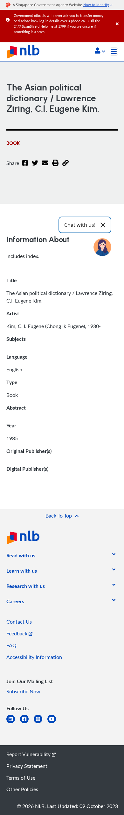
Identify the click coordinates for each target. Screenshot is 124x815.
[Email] (45, 167)
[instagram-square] (40, 723)
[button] (100, 51)
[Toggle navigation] (114, 51)
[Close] (119, 17)
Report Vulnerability (29, 754)
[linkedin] (13, 723)
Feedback (17, 633)
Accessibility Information (34, 657)
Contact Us (19, 621)
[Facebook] (25, 167)
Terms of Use (20, 777)
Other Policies (22, 789)
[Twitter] (35, 167)
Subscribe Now (23, 691)
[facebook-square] (27, 723)
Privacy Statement (26, 765)
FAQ (11, 645)
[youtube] (54, 723)
